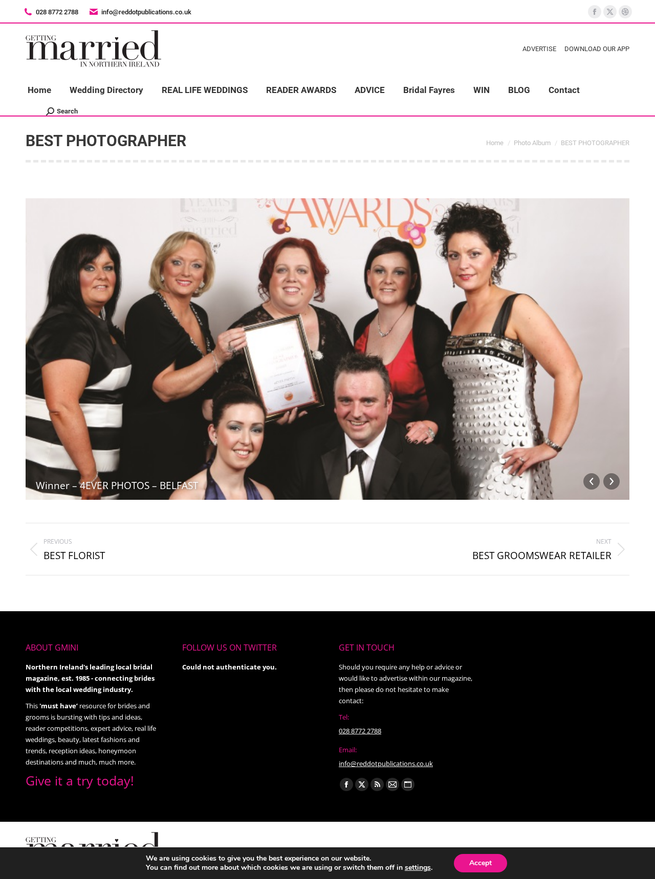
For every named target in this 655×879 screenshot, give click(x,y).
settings (418, 867)
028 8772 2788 (360, 730)
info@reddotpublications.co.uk (146, 12)
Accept (480, 863)
